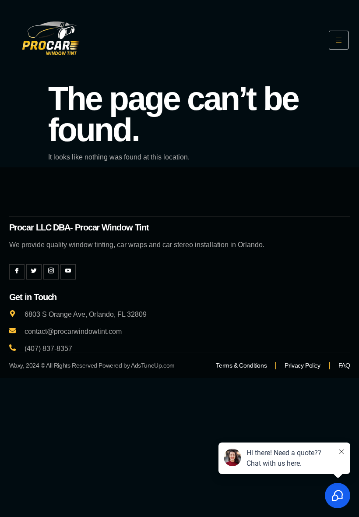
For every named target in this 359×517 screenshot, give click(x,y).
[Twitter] (34, 272)
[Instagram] (51, 272)
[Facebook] (17, 272)
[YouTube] (68, 272)
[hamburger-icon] (338, 40)
